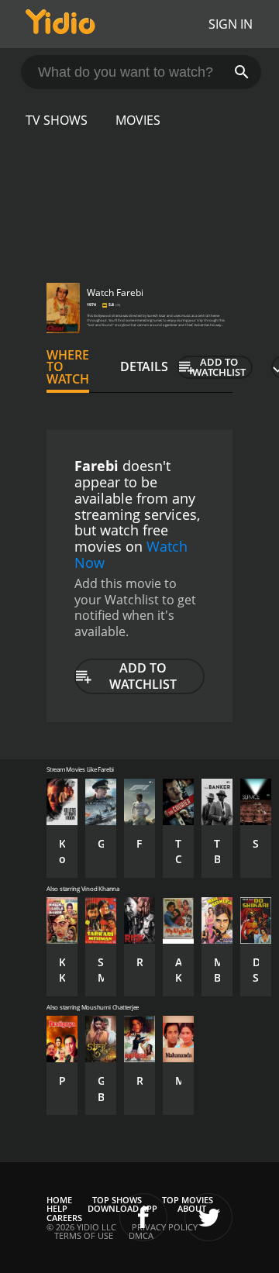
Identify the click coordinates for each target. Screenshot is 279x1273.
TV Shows (57, 120)
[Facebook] (143, 1217)
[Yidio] (60, 24)
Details (144, 366)
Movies (137, 120)
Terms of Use (83, 1235)
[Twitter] (208, 1217)
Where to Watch (67, 367)
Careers (64, 1217)
